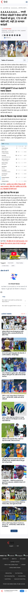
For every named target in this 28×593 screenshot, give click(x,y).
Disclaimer (22, 558)
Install (22, 591)
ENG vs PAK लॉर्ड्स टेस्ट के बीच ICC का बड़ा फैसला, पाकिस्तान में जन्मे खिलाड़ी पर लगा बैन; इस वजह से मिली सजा (13, 418)
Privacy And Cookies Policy (11, 564)
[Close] (26, 591)
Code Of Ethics (8, 579)
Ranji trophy (19, 263)
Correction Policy (21, 576)
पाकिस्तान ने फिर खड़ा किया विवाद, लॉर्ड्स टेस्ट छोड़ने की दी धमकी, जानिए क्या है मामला (12, 439)
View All (23, 313)
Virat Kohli (10, 263)
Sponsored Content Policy (19, 579)
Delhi (13, 265)
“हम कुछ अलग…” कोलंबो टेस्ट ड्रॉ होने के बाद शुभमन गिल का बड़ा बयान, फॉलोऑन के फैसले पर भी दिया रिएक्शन (13, 482)
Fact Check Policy (19, 573)
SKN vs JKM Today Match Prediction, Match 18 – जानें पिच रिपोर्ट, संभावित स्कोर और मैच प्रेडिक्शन (13, 524)
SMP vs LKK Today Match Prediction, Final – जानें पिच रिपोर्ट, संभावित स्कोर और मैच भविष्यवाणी (13, 397)
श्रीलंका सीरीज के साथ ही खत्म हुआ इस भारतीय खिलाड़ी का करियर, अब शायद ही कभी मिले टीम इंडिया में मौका (12, 333)
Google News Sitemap (14, 567)
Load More (14, 531)
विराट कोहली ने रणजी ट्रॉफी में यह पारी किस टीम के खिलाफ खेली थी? (12, 300)
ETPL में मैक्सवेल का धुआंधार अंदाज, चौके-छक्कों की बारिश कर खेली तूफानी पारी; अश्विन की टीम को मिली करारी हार (14, 374)
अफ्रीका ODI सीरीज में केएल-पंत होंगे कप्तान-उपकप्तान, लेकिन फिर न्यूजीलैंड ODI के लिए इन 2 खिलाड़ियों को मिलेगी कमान (13, 186)
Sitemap (23, 564)
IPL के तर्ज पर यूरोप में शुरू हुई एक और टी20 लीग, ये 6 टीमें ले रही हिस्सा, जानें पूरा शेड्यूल (14, 354)
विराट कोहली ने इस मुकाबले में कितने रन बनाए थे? (11, 305)
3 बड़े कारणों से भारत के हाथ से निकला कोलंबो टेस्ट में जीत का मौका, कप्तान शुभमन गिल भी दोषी (13, 503)
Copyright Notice (14, 561)
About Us (14, 558)
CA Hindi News (7, 28)
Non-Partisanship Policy (10, 576)
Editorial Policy (8, 573)
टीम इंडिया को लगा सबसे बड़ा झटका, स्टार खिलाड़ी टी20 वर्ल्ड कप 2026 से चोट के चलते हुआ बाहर (14, 243)
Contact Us (5, 558)
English (11, 546)
